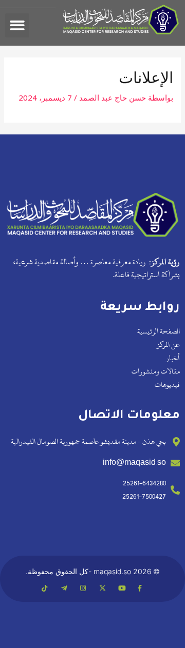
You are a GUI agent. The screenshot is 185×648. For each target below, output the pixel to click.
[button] (17, 25)
